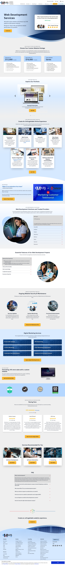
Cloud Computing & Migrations (18, 555)
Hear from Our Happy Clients (32, 436)
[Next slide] (49, 95)
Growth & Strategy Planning (32, 543)
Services (27, 3)
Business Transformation (31, 542)
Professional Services (43, 545)
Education (41, 556)
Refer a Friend (5, 543)
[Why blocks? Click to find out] (32, 511)
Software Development (19, 543)
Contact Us (55, 3)
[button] (61, 4)
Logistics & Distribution (43, 542)
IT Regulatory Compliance (32, 545)
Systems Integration (18, 553)
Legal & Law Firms (43, 553)
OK (57, 562)
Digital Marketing (18, 546)
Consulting (34, 3)
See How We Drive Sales (9, 378)
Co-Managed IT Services (19, 542)
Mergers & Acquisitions (31, 546)
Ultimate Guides (5, 557)
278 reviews (37, 410)
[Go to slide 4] (34, 115)
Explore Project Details (8, 199)
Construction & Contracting (44, 550)
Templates (4, 549)
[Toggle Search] (51, 3)
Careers (4, 542)
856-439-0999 (55, 541)
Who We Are (22, 4)
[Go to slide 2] (31, 115)
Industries (40, 3)
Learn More (12, 462)
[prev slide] (15, 95)
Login (53, 543)
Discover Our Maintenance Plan (32, 324)
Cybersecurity (18, 551)
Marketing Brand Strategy (31, 550)
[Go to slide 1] (30, 115)
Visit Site (32, 110)
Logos (4, 545)
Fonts (4, 546)
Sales (28, 552)
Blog (4, 555)
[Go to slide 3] (33, 115)
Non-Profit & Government (44, 557)
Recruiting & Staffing (31, 553)
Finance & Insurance (43, 543)
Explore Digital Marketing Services (32, 360)
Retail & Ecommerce (43, 549)
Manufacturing (42, 546)
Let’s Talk (32, 172)
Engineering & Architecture (44, 552)
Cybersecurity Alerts (6, 556)
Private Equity (42, 554)
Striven (17, 556)
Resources (47, 3)
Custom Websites (18, 545)
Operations (29, 549)
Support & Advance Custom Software (20, 550)
